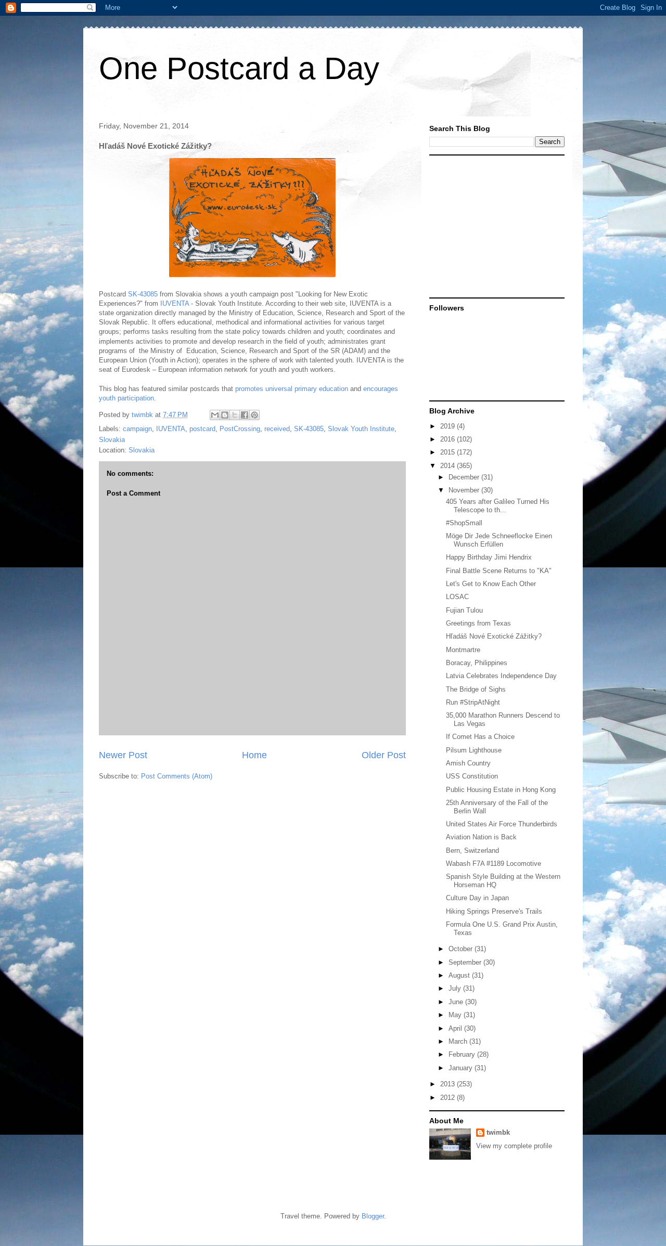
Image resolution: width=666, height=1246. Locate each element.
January (462, 1068)
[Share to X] (234, 415)
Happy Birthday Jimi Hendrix (489, 557)
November (465, 490)
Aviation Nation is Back (481, 837)
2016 (448, 439)
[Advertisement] (494, 226)
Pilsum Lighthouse (474, 750)
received (277, 429)
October (462, 949)
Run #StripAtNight (473, 702)
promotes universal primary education (291, 389)
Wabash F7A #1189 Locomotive (493, 863)
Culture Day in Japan (477, 898)
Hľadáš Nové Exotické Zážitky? (494, 636)
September (466, 962)
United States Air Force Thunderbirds (501, 824)
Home (254, 755)
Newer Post (123, 755)
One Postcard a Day (239, 68)
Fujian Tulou (464, 610)
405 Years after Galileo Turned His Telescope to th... (497, 506)
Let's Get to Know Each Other (491, 584)
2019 (448, 426)
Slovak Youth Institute (361, 429)
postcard (202, 429)
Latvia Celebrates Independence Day (501, 676)
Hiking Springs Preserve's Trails (494, 911)
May (456, 1015)
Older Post (384, 755)
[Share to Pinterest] (254, 415)
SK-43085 (143, 294)
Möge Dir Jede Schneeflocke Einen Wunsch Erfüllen (499, 540)
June (457, 1002)
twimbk (498, 1132)
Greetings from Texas (478, 623)
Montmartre (463, 650)
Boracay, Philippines (476, 663)
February (463, 1054)
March (459, 1041)
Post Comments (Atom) (176, 776)
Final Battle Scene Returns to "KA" (499, 571)
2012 (448, 1097)
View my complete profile (514, 1146)
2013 (448, 1084)
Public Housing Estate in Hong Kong (501, 790)
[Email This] (215, 415)
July (456, 988)
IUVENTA (174, 303)
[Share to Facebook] (244, 415)
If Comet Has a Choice (480, 737)
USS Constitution (472, 776)
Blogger (373, 1216)
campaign (137, 429)
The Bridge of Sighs (476, 689)
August (460, 975)
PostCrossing (240, 429)
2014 (448, 466)
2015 (448, 452)
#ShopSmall (464, 523)
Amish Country (468, 763)
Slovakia (112, 440)
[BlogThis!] (225, 415)
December (465, 477)
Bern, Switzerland (472, 850)
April (456, 1028)
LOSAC (457, 597)
